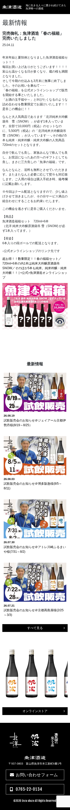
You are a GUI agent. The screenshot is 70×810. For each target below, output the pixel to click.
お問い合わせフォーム (37, 775)
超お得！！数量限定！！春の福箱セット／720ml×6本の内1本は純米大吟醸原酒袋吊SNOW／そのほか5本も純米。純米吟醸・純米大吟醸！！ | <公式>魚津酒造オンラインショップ (34, 268)
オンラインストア (35, 711)
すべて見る (35, 628)
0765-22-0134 (29, 789)
